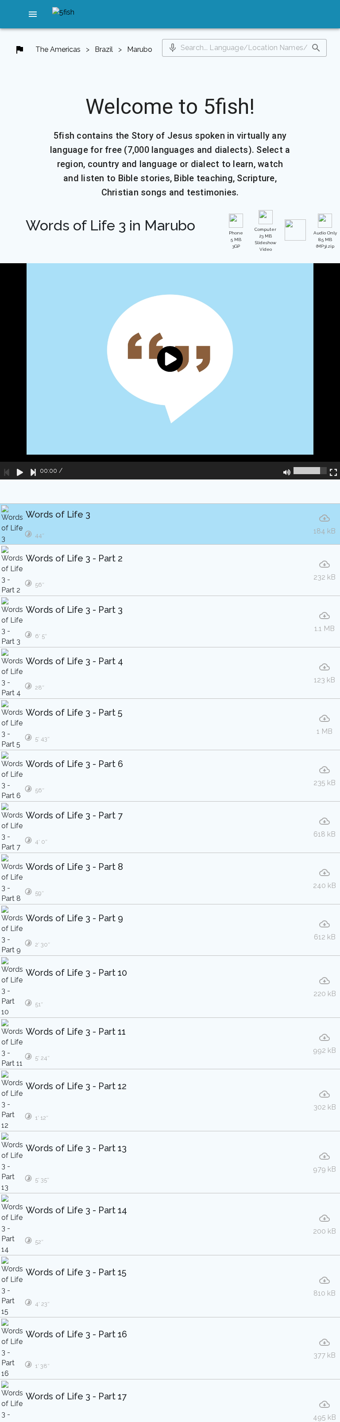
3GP (236, 239)
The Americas (58, 49)
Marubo (139, 49)
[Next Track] (33, 470)
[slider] (310, 470)
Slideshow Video (265, 239)
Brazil (104, 49)
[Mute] (287, 470)
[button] (33, 14)
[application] (170, 371)
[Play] (20, 470)
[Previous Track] (6, 470)
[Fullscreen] (333, 470)
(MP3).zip (325, 239)
